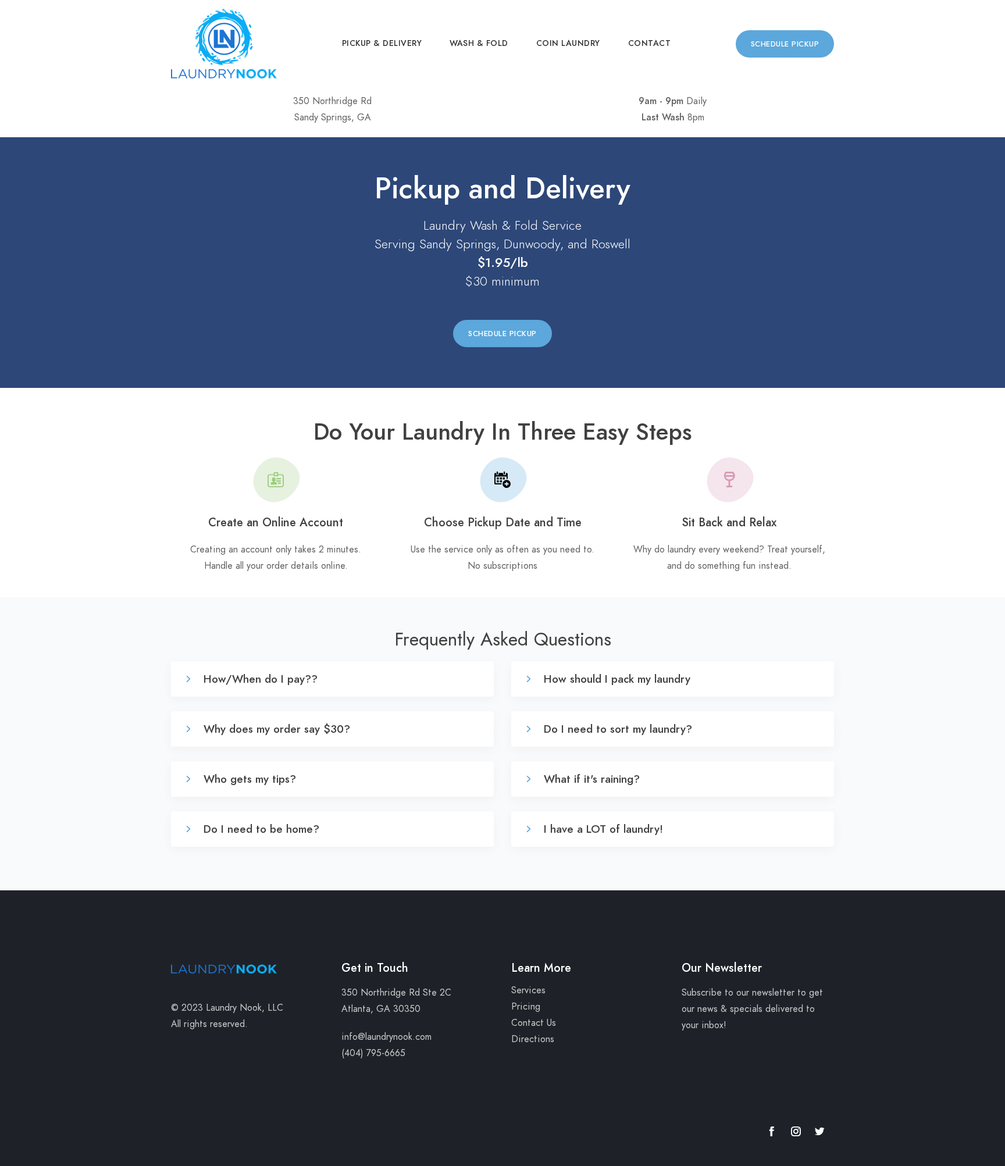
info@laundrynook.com (386, 1036)
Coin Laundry (568, 43)
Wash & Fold (479, 43)
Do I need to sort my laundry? (616, 729)
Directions (532, 1039)
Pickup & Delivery (382, 43)
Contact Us (533, 1023)
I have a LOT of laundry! (601, 829)
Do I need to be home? (259, 829)
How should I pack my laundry (615, 679)
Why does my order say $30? (275, 729)
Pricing (525, 1006)
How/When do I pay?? (259, 679)
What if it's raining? (590, 779)
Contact (649, 43)
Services (528, 990)
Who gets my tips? (248, 779)
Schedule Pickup (785, 44)
